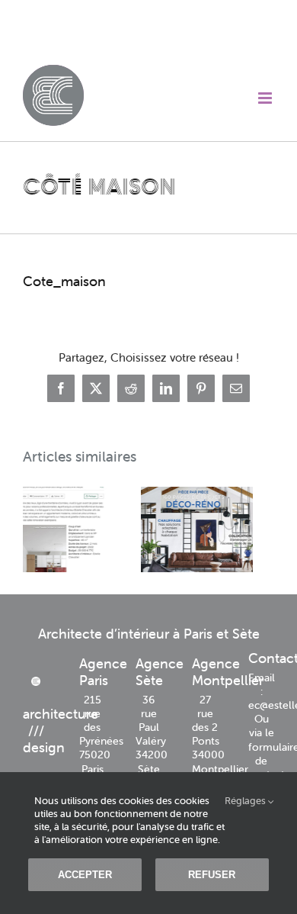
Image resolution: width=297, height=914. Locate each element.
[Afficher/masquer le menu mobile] (266, 98)
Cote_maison (64, 281)
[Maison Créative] (125, 530)
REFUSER (211, 874)
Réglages (246, 801)
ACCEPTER (85, 874)
